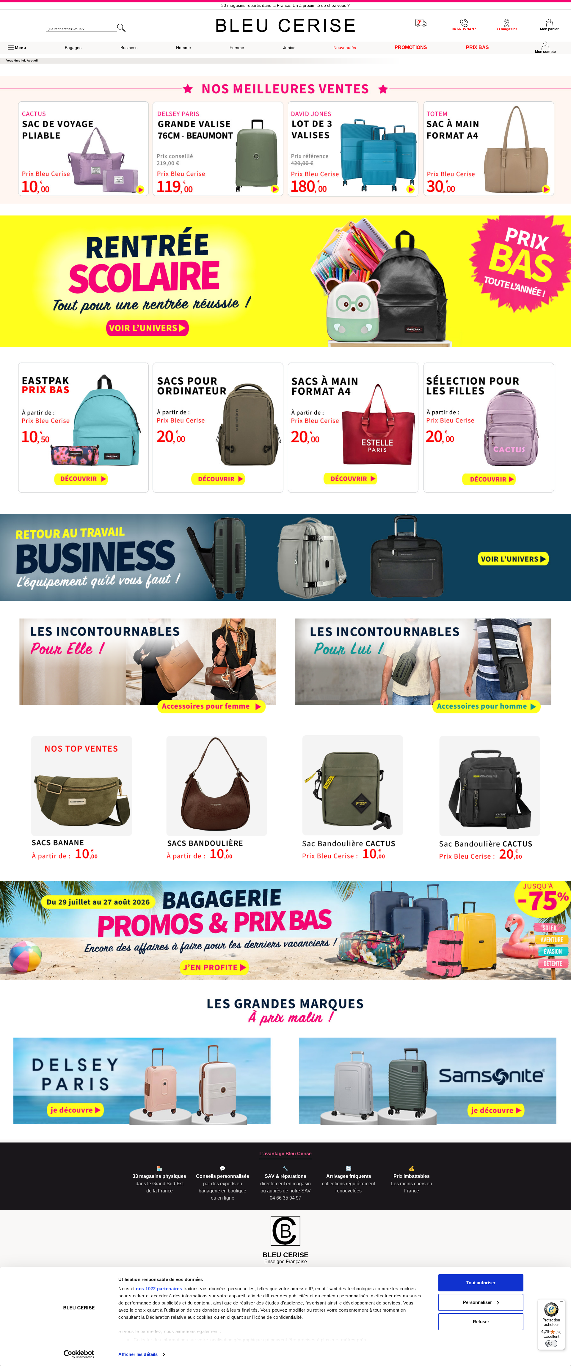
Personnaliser (477, 1302)
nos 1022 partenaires (159, 1288)
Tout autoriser (480, 1282)
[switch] (551, 1343)
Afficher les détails (138, 1354)
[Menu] (561, 1302)
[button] (17, 48)
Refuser (481, 1321)
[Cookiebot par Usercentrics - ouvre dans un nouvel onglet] (79, 1354)
